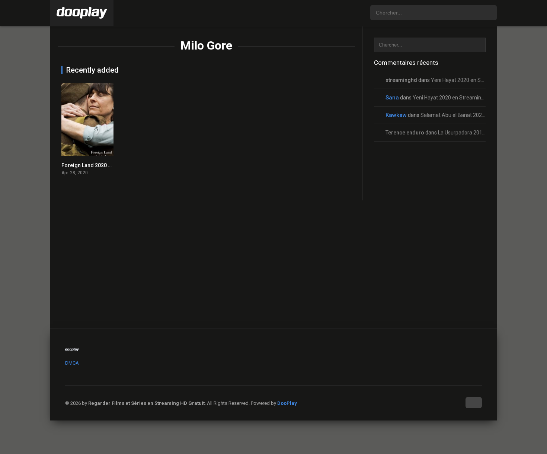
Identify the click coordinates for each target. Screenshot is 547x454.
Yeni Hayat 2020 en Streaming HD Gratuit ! (480, 80)
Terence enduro (405, 133)
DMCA (72, 363)
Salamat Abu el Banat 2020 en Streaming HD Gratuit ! (482, 115)
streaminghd (401, 80)
